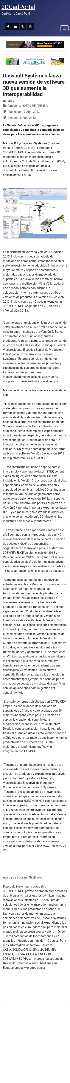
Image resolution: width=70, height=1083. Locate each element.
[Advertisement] (35, 1044)
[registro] (35, 61)
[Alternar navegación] (64, 28)
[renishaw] (35, 44)
